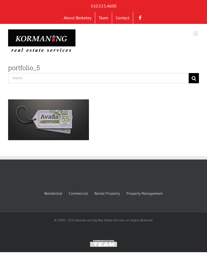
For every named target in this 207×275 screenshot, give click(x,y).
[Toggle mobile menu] (196, 33)
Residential (53, 193)
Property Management (144, 193)
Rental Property (107, 193)
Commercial (78, 193)
